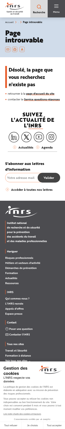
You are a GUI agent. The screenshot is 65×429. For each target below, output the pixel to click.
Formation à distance (18, 355)
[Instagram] (51, 137)
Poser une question (21, 329)
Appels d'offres (14, 308)
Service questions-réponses (42, 99)
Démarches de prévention (21, 268)
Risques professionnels (19, 258)
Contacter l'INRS (19, 334)
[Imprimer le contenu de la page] (15, 49)
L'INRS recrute (14, 303)
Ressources (12, 283)
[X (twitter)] (26, 137)
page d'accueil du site (40, 93)
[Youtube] (39, 137)
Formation (11, 273)
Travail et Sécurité (16, 350)
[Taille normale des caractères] (22, 49)
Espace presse (13, 314)
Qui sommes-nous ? (17, 298)
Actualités (11, 278)
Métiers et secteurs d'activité (22, 263)
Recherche (39, 12)
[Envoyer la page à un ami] (7, 49)
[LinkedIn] (14, 137)
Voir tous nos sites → (18, 361)
